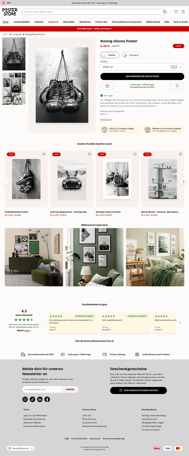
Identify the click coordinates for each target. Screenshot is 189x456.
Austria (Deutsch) (20, 448)
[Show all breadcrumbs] (5, 34)
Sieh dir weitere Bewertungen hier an (94, 340)
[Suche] (164, 12)
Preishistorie (106, 119)
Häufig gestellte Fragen (153, 422)
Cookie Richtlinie (79, 438)
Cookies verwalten (151, 429)
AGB (67, 438)
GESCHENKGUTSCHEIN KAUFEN (141, 390)
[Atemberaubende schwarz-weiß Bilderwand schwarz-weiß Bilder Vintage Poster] (94, 257)
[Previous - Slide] (5, 181)
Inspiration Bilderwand (34, 426)
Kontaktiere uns (149, 419)
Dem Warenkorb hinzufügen (142, 76)
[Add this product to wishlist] (177, 85)
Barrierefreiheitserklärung (95, 426)
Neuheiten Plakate (32, 422)
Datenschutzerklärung (113, 438)
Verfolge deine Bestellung (154, 415)
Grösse (103, 61)
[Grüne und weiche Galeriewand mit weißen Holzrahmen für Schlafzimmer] (155, 257)
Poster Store (101, 447)
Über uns (87, 415)
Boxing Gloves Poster (35, 34)
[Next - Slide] (183, 181)
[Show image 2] (13, 89)
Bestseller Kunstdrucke (34, 419)
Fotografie (17, 34)
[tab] (176, 12)
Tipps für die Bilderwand (35, 415)
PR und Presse (89, 419)
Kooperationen (90, 422)
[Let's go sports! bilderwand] (34, 257)
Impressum (95, 438)
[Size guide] (107, 85)
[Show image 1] (13, 53)
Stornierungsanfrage (152, 426)
